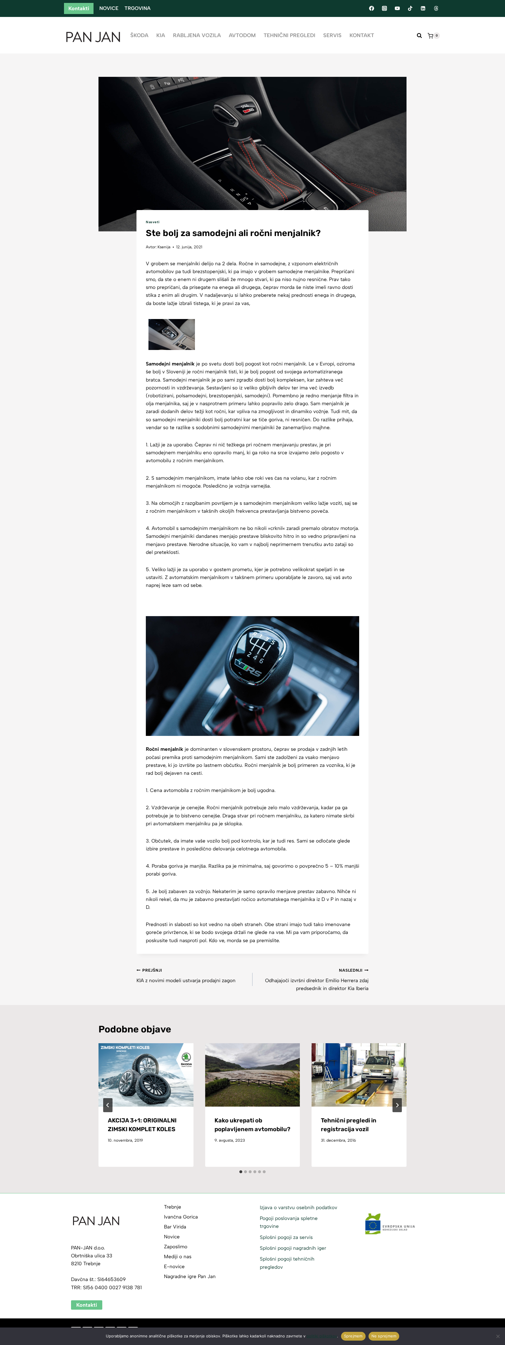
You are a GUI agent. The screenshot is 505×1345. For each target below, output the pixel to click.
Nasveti (152, 222)
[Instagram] (384, 8)
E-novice (174, 1266)
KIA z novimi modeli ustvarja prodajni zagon (186, 975)
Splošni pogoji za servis (286, 1237)
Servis (332, 35)
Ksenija (164, 247)
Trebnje (172, 1207)
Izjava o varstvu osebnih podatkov (298, 1207)
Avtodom (242, 35)
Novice (108, 8)
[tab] (240, 1171)
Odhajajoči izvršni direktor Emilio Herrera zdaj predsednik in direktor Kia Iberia (317, 979)
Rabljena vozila (197, 35)
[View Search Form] (419, 35)
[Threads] (436, 8)
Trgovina (137, 8)
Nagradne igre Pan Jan (190, 1276)
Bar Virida (175, 1227)
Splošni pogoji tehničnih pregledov (287, 1263)
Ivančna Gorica (181, 1217)
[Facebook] (371, 8)
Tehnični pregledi (289, 35)
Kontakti (78, 8)
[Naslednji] (397, 1105)
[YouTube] (397, 8)
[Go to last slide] (108, 1105)
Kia (160, 35)
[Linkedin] (423, 8)
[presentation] (145, 1074)
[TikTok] (410, 8)
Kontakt (362, 35)
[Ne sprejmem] (498, 1336)
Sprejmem (353, 1336)
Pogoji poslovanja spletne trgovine (289, 1222)
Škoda (139, 35)
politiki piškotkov (322, 1336)
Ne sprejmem (384, 1336)
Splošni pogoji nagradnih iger (293, 1248)
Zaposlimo (175, 1246)
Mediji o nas (177, 1256)
